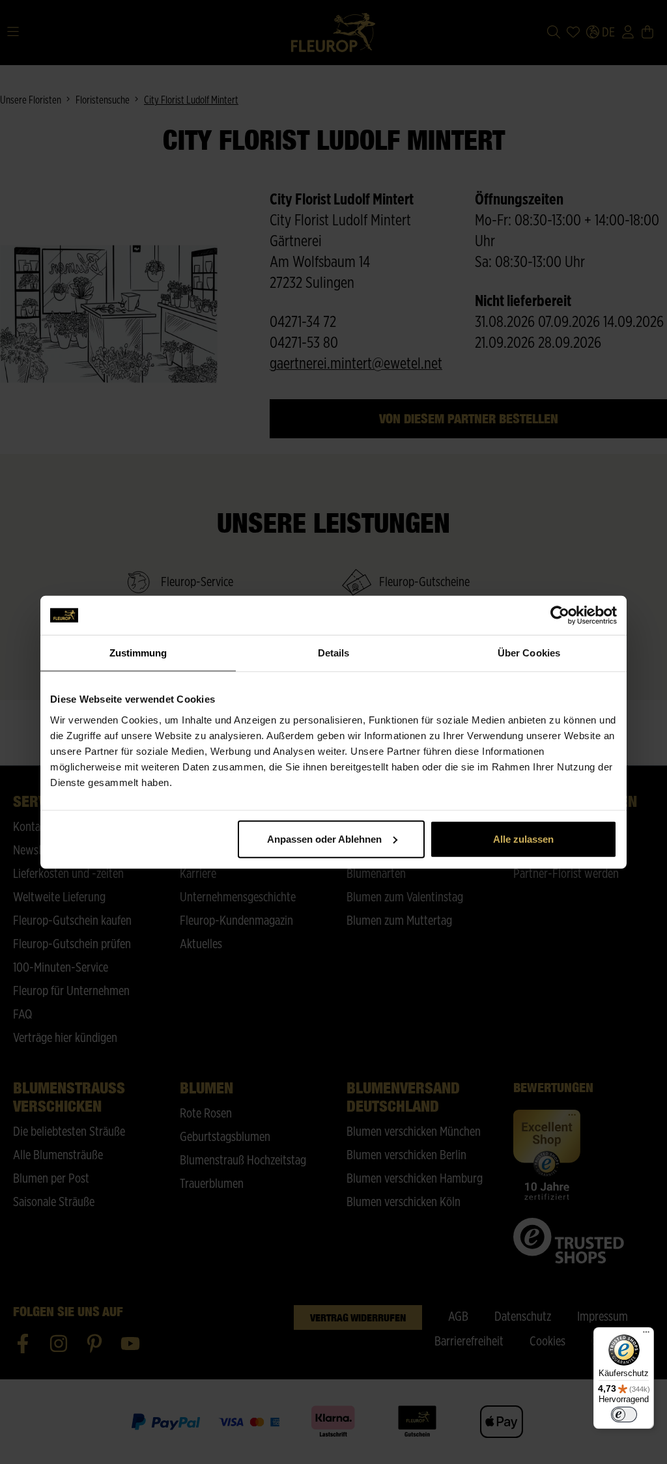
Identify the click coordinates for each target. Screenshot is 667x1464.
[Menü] (646, 1335)
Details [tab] (334, 652)
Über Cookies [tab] (529, 652)
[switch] (624, 1414)
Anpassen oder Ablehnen (324, 838)
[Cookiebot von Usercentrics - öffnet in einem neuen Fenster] (560, 615)
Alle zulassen (523, 838)
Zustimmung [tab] (138, 652)
